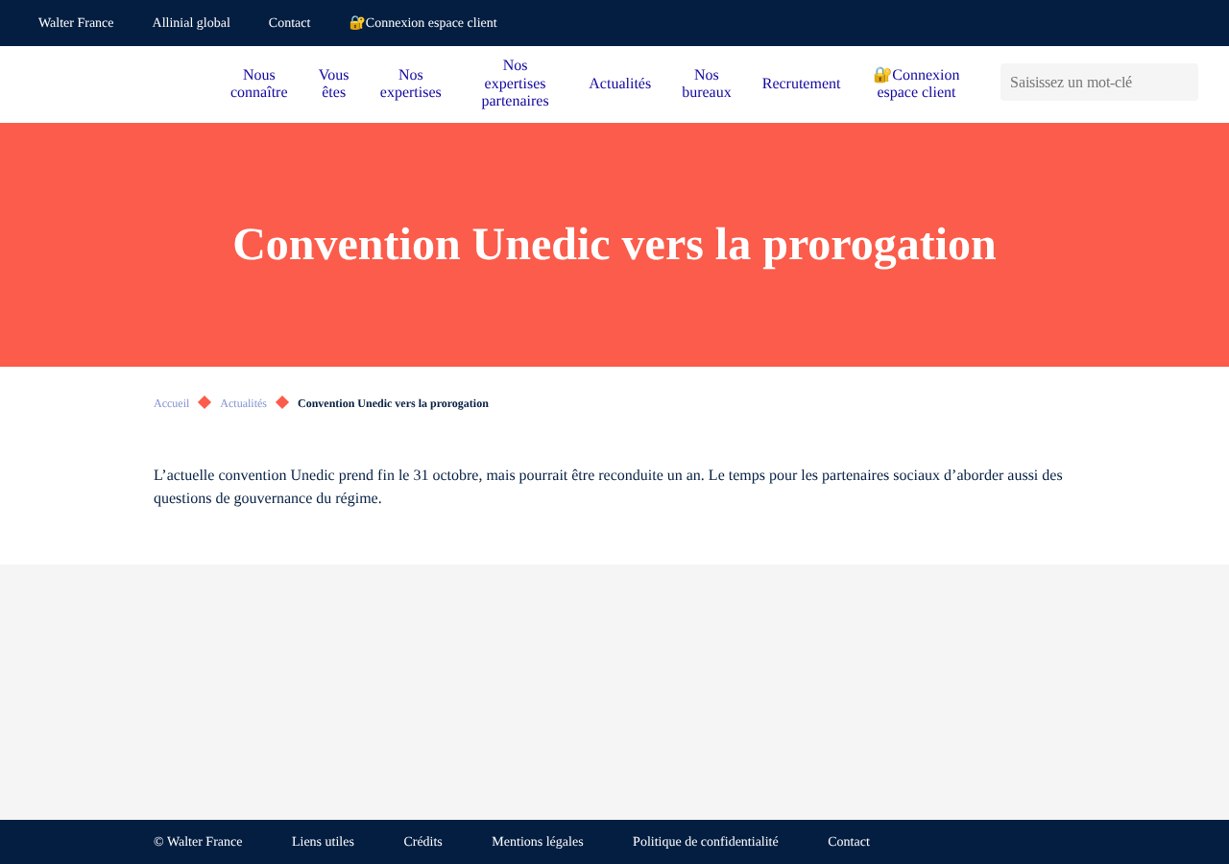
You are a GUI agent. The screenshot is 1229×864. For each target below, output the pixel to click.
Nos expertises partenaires (514, 83)
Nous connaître (259, 84)
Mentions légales (537, 842)
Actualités (620, 84)
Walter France (76, 23)
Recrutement (801, 84)
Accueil (171, 403)
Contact (290, 23)
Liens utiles (323, 842)
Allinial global (191, 23)
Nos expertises (411, 84)
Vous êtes (334, 84)
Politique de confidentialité (706, 842)
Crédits (422, 842)
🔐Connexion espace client (422, 23)
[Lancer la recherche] (1183, 82)
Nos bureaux (707, 84)
